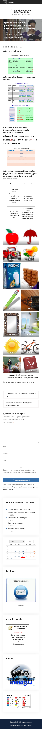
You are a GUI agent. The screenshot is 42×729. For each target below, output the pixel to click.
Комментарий (8, 423)
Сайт (4, 460)
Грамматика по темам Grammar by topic (20, 382)
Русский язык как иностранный (21, 11)
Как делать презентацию (17, 518)
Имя (5, 446)
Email (5, 453)
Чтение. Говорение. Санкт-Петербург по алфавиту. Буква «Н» (18, 404)
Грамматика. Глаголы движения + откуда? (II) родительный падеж (20, 395)
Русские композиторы (16, 528)
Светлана (19, 47)
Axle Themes (27, 725)
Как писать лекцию (15, 523)
